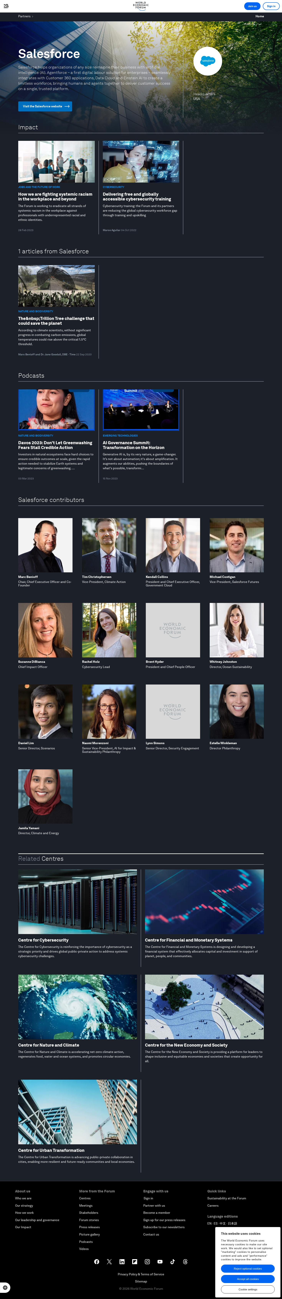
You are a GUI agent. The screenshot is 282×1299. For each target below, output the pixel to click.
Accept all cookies (248, 1279)
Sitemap (141, 1281)
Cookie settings (248, 1289)
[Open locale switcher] (5, 1288)
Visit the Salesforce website (42, 106)
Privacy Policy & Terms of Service (141, 1274)
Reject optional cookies (248, 1268)
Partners (24, 16)
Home (260, 16)
